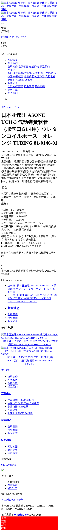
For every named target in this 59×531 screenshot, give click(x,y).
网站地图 (13, 446)
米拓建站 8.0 (21, 514)
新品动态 (13, 321)
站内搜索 (13, 453)
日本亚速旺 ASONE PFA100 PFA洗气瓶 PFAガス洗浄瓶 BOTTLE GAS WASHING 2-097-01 (29, 343)
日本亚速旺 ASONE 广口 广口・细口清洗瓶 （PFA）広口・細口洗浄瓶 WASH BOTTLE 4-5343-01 (29, 360)
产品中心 (6, 393)
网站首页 (13, 60)
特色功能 (6, 440)
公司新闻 (13, 314)
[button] (7, 107)
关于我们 (6, 370)
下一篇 (33, 298)
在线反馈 (13, 383)
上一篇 (32, 288)
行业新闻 (13, 317)
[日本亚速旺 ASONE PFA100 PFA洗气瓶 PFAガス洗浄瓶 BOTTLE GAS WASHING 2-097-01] (29, 337)
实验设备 (13, 410)
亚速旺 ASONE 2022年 (20, 413)
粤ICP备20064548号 (12, 499)
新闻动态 (6, 420)
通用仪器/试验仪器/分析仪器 (23, 403)
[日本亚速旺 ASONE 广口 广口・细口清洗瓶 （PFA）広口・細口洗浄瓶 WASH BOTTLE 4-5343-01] (29, 354)
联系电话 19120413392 (13, 37)
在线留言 (13, 380)
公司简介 (13, 376)
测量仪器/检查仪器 (18, 406)
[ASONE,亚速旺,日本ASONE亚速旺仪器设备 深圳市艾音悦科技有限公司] (29, 11)
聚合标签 (13, 450)
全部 (10, 73)
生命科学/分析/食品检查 (21, 400)
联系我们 (13, 386)
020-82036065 (8, 464)
